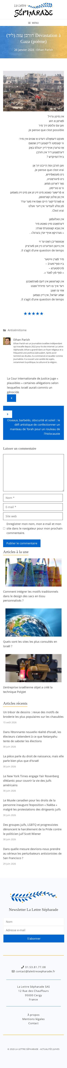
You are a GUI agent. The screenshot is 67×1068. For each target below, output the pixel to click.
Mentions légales (33, 1019)
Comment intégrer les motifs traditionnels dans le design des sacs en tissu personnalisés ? (30, 596)
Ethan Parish (44, 50)
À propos (34, 1015)
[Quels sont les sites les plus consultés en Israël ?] (33, 634)
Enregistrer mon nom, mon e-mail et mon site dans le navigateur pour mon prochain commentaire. (34, 528)
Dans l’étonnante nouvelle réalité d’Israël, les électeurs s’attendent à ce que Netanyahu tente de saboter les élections (32, 736)
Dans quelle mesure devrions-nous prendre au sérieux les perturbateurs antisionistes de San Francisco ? (32, 853)
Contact (33, 1023)
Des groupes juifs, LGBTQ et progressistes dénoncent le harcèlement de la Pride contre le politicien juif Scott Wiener (32, 829)
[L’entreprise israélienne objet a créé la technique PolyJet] (33, 680)
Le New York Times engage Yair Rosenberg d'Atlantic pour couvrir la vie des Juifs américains (31, 780)
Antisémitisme (17, 330)
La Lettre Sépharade (26, 1049)
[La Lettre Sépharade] (33, 9)
